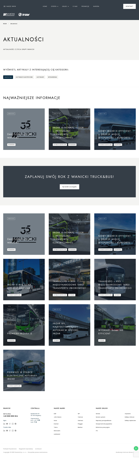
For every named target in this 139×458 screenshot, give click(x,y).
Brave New (132, 452)
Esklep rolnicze (129, 417)
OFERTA (54, 6)
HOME (45, 6)
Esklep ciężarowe (130, 420)
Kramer (56, 424)
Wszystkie (8, 77)
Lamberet (57, 434)
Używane (128, 413)
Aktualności (13, 23)
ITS (97, 431)
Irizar (55, 420)
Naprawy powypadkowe (103, 420)
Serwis (98, 413)
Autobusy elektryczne (24, 77)
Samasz (80, 420)
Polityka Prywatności (10, 449)
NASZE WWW (11, 6)
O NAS (75, 6)
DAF (55, 413)
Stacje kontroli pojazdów (104, 424)
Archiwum (38, 449)
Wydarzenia (52, 77)
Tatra (56, 427)
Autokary (40, 77)
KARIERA (96, 6)
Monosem (57, 431)
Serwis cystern (100, 417)
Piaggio (80, 424)
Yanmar (80, 417)
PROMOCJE (85, 6)
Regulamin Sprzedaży (26, 449)
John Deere (57, 417)
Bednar (80, 427)
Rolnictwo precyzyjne (103, 427)
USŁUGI (64, 6)
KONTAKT (129, 6)
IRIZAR (5, 23)
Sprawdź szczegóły (69, 187)
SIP (79, 413)
